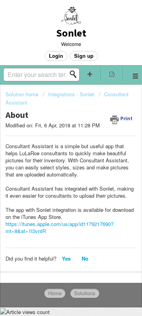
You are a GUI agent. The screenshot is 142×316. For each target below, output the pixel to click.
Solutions (84, 293)
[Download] (56, 150)
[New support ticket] (90, 74)
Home (55, 293)
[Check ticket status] (112, 74)
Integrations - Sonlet (71, 94)
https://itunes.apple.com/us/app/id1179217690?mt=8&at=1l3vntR (60, 227)
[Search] (75, 74)
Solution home (23, 94)
